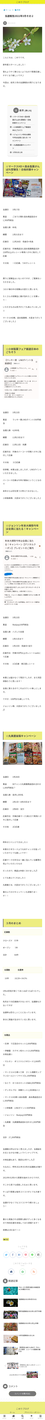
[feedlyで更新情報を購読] (23, 1272)
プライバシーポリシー (32, 1412)
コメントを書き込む (22, 1394)
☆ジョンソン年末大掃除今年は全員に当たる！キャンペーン (21, 137)
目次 (21, 110)
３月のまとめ (17, 152)
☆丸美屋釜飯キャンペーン (21, 146)
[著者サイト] (11, 1272)
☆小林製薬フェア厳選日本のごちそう (21, 128)
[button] (40, 686)
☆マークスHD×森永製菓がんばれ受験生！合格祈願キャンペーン (21, 119)
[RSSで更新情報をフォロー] (34, 1272)
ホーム (12, 1412)
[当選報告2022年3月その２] (19, 1255)
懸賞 (6, 1239)
